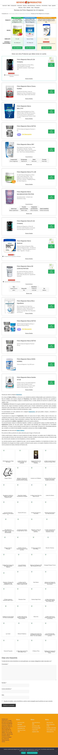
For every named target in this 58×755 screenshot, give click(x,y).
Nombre (4, 682)
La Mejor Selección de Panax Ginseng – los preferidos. (22, 462)
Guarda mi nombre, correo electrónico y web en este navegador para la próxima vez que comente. (28, 701)
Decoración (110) (21, 728)
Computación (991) (22, 726)
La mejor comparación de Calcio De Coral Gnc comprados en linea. (50, 530)
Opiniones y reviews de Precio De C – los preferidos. (36, 530)
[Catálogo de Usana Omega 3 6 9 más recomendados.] (8, 610)
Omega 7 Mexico (8, 478)
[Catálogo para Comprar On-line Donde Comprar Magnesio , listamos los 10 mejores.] (8, 558)
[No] (56, 751)
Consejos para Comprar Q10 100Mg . (36, 548)
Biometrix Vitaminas (50, 547)
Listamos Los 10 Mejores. (36, 478)
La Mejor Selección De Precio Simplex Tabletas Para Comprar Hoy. (50, 600)
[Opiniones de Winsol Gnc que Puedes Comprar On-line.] (36, 610)
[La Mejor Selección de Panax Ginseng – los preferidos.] (22, 454)
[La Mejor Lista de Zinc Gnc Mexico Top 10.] (36, 489)
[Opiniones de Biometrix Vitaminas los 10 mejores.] (50, 541)
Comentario (5, 664)
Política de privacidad (32, 752)
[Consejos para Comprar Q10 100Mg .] (36, 541)
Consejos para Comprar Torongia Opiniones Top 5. (22, 530)
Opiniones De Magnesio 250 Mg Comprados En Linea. (36, 566)
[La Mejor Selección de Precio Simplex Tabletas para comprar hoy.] (50, 593)
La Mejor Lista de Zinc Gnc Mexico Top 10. (36, 496)
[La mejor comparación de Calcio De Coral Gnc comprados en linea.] (50, 523)
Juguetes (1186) (35, 731)
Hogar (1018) (35, 729)
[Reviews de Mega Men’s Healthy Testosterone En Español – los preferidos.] (22, 489)
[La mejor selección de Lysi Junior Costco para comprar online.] (8, 627)
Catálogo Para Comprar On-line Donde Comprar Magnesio (8, 566)
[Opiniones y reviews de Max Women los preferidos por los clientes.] (36, 576)
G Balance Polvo (36, 651)
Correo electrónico (7, 689)
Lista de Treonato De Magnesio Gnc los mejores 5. (8, 513)
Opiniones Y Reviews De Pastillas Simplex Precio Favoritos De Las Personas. (22, 479)
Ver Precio (51, 64)
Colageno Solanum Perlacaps (8, 548)
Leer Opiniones (17, 47)
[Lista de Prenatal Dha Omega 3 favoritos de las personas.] (50, 627)
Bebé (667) (20, 724)
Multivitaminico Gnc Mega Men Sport (8, 462)
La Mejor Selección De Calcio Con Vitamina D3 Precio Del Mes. (22, 617)
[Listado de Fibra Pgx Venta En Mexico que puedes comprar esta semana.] (50, 472)
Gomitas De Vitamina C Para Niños (36, 513)
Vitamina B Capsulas (8, 651)
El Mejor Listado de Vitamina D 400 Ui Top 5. (8, 600)
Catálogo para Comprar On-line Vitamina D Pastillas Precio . (50, 652)
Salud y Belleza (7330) (51, 729)
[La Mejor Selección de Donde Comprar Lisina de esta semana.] (50, 610)
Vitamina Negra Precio (36, 599)
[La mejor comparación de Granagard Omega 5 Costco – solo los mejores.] (50, 558)
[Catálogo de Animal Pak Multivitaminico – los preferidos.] (36, 454)
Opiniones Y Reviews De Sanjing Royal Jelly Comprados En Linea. (8, 583)
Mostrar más (29, 164)
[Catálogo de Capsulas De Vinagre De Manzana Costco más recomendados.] (22, 506)
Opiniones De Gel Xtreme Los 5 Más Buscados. (50, 513)
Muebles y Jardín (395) (51, 727)
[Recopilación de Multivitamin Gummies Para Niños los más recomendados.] (8, 523)
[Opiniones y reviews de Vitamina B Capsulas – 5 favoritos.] (8, 644)
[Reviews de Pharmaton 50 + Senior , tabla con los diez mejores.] (22, 593)
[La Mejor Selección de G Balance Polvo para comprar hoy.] (36, 644)
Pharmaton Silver (22, 599)
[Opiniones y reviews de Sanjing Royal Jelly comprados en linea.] (8, 576)
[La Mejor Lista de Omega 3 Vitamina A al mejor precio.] (50, 454)
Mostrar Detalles (29, 78)
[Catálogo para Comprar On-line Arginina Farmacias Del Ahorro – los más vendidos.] (36, 627)
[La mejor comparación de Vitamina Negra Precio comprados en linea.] (36, 593)
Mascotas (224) (50, 722)
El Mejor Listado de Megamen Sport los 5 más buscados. (22, 548)
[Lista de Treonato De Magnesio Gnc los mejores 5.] (8, 506)
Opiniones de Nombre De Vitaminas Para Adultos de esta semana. (49, 583)
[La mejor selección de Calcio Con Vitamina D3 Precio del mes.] (22, 610)
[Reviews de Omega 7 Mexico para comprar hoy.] (8, 472)
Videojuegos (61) (50, 731)
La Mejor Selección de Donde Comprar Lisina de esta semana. (50, 617)
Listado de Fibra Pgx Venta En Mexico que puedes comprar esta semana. (49, 479)
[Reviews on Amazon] (46, 42)
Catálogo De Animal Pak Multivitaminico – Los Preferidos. (36, 462)
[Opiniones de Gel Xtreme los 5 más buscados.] (50, 506)
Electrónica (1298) (35, 726)
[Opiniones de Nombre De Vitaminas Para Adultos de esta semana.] (50, 576)
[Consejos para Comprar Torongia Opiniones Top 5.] (22, 523)
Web (3, 695)
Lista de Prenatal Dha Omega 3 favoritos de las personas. (50, 634)
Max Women (36, 582)
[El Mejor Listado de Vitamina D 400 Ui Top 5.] (8, 593)
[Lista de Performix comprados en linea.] (22, 558)
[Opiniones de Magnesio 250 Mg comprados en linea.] (36, 558)
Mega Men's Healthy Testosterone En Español (22, 496)
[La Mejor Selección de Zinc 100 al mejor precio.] (22, 644)
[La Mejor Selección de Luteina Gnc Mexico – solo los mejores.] (50, 489)
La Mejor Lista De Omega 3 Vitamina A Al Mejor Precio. (50, 462)
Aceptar (23, 752)
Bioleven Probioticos (22, 633)
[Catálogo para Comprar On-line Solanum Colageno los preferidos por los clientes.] (8, 541)
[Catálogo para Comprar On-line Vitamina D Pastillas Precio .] (50, 644)
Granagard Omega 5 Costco (50, 565)
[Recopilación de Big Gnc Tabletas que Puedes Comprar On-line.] (8, 489)
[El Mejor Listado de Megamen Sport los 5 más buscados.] (22, 541)
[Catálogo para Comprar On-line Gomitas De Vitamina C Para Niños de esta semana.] (36, 506)
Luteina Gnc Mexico (50, 495)
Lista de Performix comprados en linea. (22, 566)
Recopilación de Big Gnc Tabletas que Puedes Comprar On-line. (8, 496)
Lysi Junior (8, 633)
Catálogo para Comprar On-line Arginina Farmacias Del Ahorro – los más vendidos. (36, 634)
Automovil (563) (21, 722)
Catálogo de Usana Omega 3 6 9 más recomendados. (8, 617)
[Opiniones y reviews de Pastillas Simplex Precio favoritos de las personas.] (22, 472)
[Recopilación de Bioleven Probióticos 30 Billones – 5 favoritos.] (22, 627)
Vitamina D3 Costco (22, 512)
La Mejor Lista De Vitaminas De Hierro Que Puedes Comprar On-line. (22, 583)
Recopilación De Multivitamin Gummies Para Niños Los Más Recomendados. (8, 531)
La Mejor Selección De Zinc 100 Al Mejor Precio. (22, 652)
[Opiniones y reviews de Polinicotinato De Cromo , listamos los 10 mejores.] (36, 472)
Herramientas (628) (36, 727)
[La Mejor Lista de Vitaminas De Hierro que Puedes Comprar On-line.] (22, 576)
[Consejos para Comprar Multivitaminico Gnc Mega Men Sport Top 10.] (8, 454)
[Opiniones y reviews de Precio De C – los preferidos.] (36, 523)
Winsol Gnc (36, 616)
